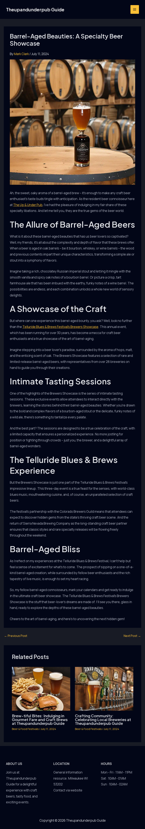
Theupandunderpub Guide (35, 9)
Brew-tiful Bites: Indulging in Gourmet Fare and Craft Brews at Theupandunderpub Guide (40, 719)
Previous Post (15, 635)
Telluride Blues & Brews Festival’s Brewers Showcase (60, 327)
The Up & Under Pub (27, 205)
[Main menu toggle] (134, 9)
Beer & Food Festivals (25, 729)
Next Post (132, 635)
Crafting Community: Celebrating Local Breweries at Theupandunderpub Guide (103, 719)
